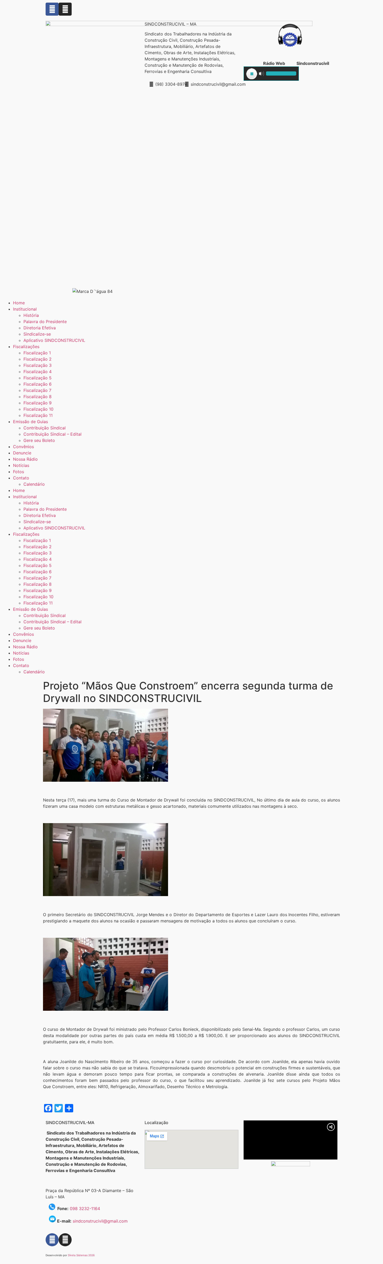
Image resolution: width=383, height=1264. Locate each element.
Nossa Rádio (25, 459)
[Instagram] (65, 9)
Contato (21, 477)
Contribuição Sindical (44, 427)
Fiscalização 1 (37, 352)
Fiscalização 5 (37, 377)
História (31, 315)
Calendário (34, 484)
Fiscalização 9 (37, 402)
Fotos (18, 471)
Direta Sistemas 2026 (81, 1255)
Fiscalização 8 (37, 396)
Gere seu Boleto (39, 440)
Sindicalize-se (37, 334)
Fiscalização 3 (37, 365)
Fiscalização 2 (37, 359)
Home (19, 302)
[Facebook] (52, 9)
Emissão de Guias (30, 421)
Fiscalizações (26, 346)
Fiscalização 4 (37, 371)
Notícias (21, 465)
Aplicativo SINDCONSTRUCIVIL (54, 340)
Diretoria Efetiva (39, 327)
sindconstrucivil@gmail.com (100, 1221)
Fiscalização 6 (37, 384)
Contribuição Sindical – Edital (52, 434)
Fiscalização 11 (38, 415)
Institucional (25, 309)
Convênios (23, 446)
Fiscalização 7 (37, 390)
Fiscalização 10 (38, 409)
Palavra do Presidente (45, 321)
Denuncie (22, 452)
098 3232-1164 (85, 1208)
